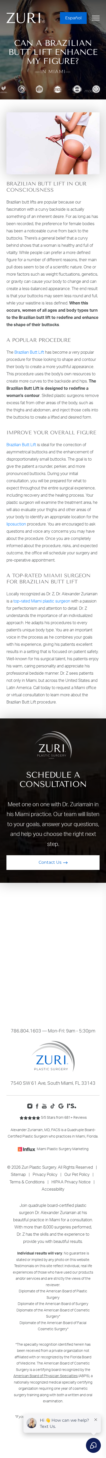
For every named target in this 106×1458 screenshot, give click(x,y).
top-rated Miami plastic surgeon (41, 601)
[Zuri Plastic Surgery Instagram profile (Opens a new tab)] (31, 1105)
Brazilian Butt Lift (29, 352)
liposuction (16, 524)
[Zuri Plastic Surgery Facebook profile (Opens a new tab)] (38, 1105)
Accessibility (53, 1189)
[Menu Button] (96, 18)
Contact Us (50, 862)
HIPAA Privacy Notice (71, 1181)
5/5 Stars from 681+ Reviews (63, 1117)
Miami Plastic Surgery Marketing (63, 1149)
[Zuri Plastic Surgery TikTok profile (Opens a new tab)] (53, 1105)
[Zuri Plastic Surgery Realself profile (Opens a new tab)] (73, 1105)
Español (73, 17)
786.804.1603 (26, 1030)
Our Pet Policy (77, 1174)
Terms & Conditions (27, 1181)
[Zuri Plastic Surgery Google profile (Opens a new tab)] (62, 1105)
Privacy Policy (45, 1174)
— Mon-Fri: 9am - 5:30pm (53, 1030)
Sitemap (18, 1174)
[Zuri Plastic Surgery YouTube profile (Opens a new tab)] (45, 1105)
